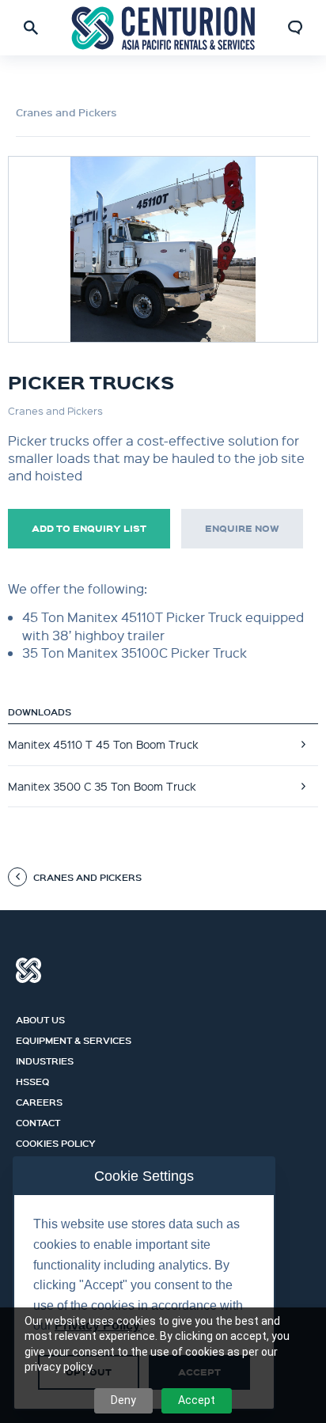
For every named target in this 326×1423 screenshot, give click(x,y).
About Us (40, 1018)
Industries (45, 1059)
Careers (39, 1100)
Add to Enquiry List (89, 528)
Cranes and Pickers (66, 112)
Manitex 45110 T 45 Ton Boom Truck (103, 744)
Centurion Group (28, 970)
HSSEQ (32, 1079)
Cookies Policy (56, 1141)
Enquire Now (242, 528)
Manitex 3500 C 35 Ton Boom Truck (102, 786)
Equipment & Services (73, 1038)
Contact (38, 1120)
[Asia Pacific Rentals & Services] (163, 27)
